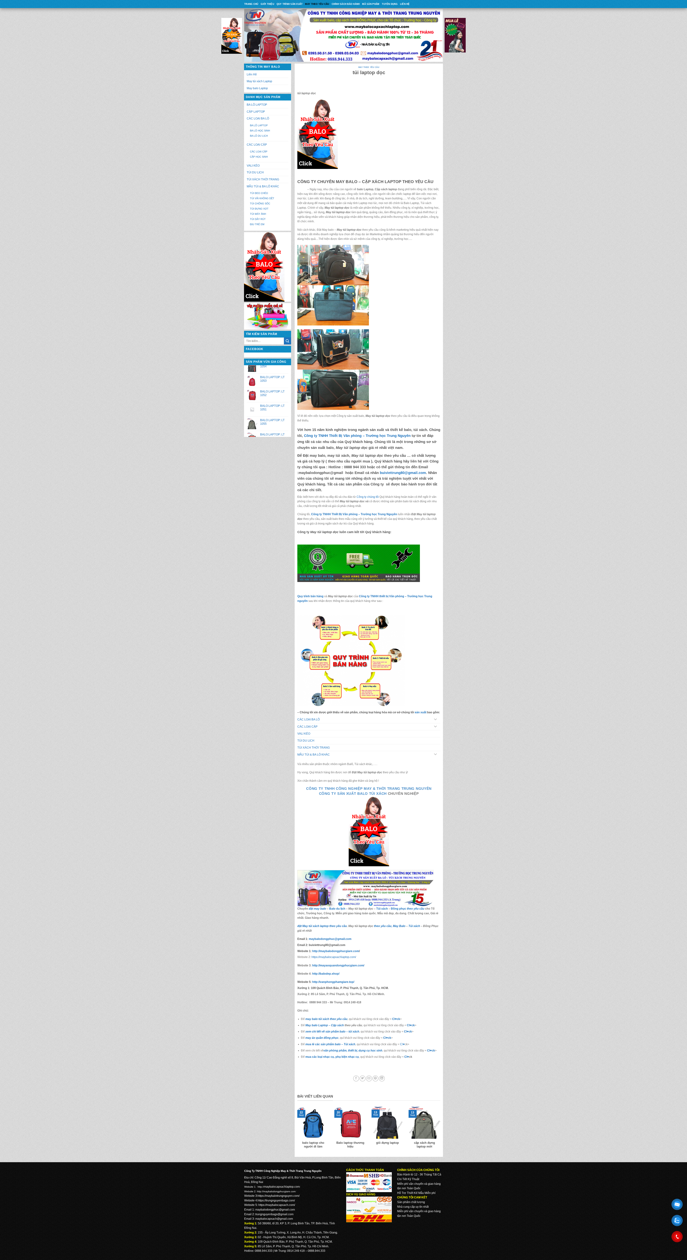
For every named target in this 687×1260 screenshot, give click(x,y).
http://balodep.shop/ (325, 973)
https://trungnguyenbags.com (276, 1200)
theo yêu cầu (415, 908)
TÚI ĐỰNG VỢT (259, 208)
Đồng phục (399, 908)
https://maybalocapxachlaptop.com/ (333, 957)
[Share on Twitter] (363, 1078)
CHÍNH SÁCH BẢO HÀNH (346, 4)
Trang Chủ (251, 4)
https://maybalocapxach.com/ (276, 1204)
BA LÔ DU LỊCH (259, 135)
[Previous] (296, 1130)
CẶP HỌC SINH (259, 156)
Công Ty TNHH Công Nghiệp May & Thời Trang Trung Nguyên (369, 789)
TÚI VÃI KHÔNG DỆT (262, 198)
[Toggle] (435, 719)
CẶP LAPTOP (256, 111)
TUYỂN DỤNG (390, 4)
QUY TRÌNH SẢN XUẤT (290, 4)
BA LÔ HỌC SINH (260, 130)
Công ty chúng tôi (368, 496)
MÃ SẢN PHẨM (370, 4)
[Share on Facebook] (356, 1078)
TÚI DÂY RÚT (258, 219)
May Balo (399, 926)
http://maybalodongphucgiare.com (276, 1191)
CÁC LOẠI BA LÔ (258, 118)
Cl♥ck (396, 1019)
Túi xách (382, 908)
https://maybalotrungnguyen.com (278, 1195)
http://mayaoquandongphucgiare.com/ (337, 965)
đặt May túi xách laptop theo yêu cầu (322, 926)
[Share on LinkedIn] (382, 1078)
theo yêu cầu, (383, 926)
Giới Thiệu (267, 4)
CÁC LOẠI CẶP (257, 144)
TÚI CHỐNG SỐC (260, 203)
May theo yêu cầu (317, 4)
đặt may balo (317, 908)
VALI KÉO (253, 165)
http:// (335, 951)
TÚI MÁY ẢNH (258, 213)
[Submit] (287, 340)
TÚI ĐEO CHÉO (259, 193)
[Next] (441, 1130)
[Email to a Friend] (369, 1078)
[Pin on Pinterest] (375, 1078)
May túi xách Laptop (259, 81)
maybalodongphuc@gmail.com (330, 938)
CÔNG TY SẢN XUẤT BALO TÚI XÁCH (353, 794)
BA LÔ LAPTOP (257, 104)
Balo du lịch (337, 908)
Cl (405, 1031)
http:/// (333, 981)
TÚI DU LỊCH (255, 172)
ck (410, 1031)
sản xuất (420, 712)
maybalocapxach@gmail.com (274, 1218)
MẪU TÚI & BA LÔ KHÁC (263, 186)
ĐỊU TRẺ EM (257, 224)
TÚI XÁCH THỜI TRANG (263, 179)
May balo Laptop (257, 88)
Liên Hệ (405, 4)
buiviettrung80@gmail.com (403, 473)
